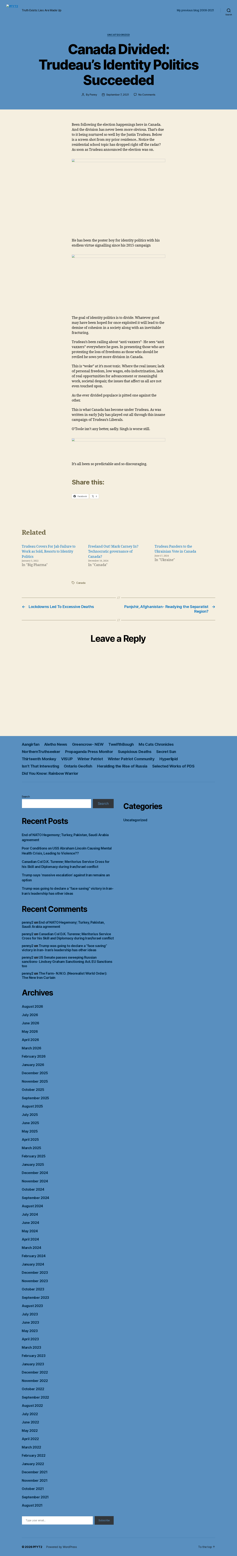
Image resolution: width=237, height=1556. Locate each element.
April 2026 (30, 1040)
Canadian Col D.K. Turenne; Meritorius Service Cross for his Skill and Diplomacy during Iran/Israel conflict (68, 936)
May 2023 (30, 1331)
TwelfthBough (121, 744)
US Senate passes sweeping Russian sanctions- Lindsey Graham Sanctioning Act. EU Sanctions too (67, 961)
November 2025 (35, 1081)
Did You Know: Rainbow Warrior (50, 773)
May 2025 (30, 1131)
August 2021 (32, 1505)
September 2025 (35, 1098)
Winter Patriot (90, 759)
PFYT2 (37, 1547)
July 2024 (30, 1214)
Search (26, 796)
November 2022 (35, 1381)
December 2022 (35, 1372)
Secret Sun (166, 751)
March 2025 (31, 1148)
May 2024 (30, 1231)
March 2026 (31, 1048)
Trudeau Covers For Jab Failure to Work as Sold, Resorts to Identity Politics (48, 551)
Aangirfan (30, 744)
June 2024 (30, 1223)
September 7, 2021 (117, 94)
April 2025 (30, 1140)
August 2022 (32, 1406)
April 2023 (30, 1339)
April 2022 (30, 1439)
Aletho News (55, 744)
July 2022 (30, 1414)
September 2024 (35, 1198)
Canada (80, 582)
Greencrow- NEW (88, 744)
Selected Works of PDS (173, 766)
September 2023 (35, 1298)
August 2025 (32, 1106)
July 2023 (30, 1314)
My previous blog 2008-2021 (195, 10)
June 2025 (30, 1123)
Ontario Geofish (78, 766)
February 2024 (34, 1256)
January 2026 (33, 1065)
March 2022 (31, 1447)
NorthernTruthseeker (41, 751)
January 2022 (33, 1464)
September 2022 (35, 1397)
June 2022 (30, 1422)
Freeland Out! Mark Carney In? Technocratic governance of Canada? (113, 551)
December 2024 (35, 1173)
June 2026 (30, 1023)
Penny (93, 94)
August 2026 (32, 1007)
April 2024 (30, 1239)
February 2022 (33, 1455)
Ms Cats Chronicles (156, 744)
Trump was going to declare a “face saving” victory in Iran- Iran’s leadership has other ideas (64, 948)
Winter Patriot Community (131, 759)
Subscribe (104, 1520)
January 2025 (33, 1165)
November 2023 (35, 1281)
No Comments (146, 94)
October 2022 (33, 1389)
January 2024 (33, 1264)
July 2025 (30, 1115)
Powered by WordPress (61, 1547)
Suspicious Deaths (134, 751)
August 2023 (32, 1306)
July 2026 (30, 1015)
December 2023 (35, 1273)
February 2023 (33, 1356)
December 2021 (35, 1472)
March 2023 (31, 1347)
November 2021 (35, 1481)
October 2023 (33, 1289)
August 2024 (32, 1206)
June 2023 (30, 1322)
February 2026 (34, 1056)
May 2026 (30, 1032)
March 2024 (31, 1248)
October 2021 (33, 1489)
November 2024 (35, 1181)
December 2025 (35, 1073)
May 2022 (30, 1431)
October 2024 (33, 1189)
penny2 (27, 922)
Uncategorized (118, 34)
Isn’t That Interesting (40, 766)
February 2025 (33, 1156)
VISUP (67, 759)
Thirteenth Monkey (39, 759)
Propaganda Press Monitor (89, 751)
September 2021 (35, 1497)
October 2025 (33, 1090)
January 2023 (33, 1364)
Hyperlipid (168, 759)
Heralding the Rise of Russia (122, 766)
